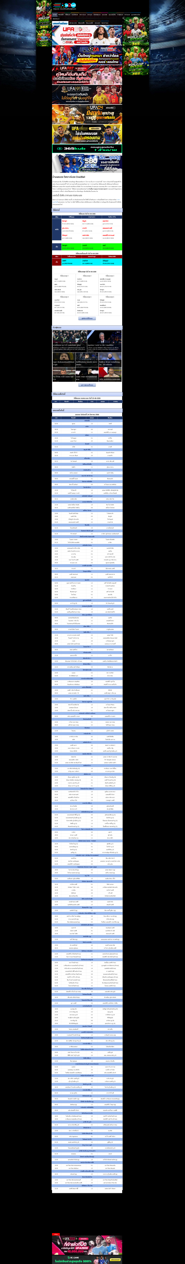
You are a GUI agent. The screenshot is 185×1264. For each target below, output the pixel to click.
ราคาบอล (89, 15)
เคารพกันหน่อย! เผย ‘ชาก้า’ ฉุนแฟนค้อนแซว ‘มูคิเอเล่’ (67, 345)
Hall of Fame (105, 23)
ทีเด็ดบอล (67, 15)
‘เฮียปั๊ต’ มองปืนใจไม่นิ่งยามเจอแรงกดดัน (109, 379)
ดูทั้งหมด (87, 318)
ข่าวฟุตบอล (120, 15)
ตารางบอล (127, 15)
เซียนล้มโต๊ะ (61, 15)
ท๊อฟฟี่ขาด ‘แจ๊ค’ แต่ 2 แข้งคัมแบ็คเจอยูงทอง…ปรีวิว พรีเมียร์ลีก (109, 363)
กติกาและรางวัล (73, 23)
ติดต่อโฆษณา (56, 19)
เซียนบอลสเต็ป (89, 23)
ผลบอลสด (104, 15)
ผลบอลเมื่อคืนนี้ (58, 410)
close (56, 1234)
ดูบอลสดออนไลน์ (135, 15)
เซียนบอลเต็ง (81, 23)
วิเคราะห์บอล (82, 15)
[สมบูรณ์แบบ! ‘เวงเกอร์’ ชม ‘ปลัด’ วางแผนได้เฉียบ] (104, 341)
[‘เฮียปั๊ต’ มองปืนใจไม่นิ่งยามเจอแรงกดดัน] (110, 374)
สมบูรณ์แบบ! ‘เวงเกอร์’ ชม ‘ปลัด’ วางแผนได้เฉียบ (100, 345)
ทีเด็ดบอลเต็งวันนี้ (59, 394)
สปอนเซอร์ (97, 23)
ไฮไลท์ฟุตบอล (97, 15)
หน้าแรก (55, 15)
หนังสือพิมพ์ (75, 15)
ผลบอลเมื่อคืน (112, 15)
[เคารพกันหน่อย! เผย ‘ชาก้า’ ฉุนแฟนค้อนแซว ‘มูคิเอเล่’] (70, 341)
